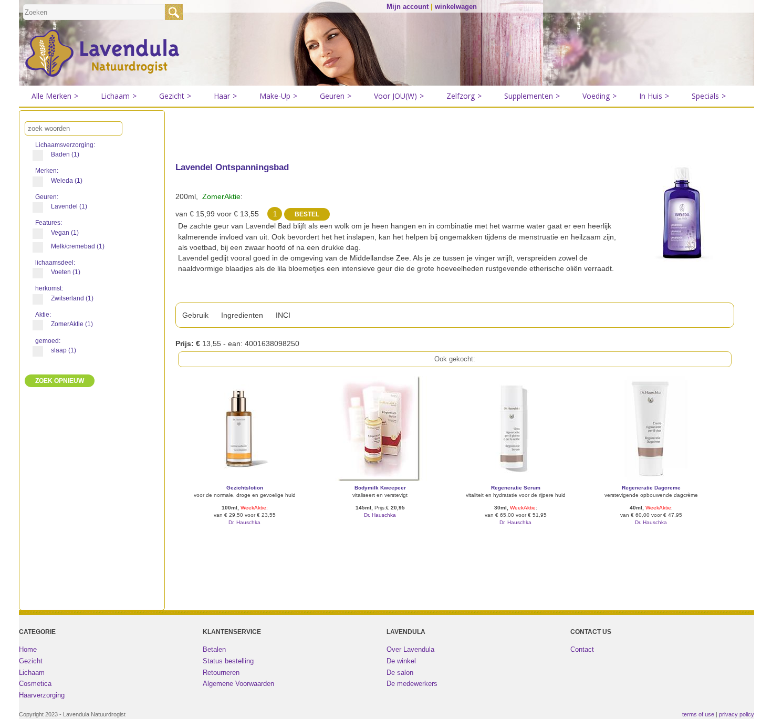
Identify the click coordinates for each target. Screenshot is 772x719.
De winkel (401, 661)
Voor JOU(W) (399, 96)
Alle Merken (55, 96)
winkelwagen (456, 7)
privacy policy (736, 714)
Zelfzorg (464, 96)
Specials (709, 96)
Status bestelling (228, 661)
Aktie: (44, 314)
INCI (283, 315)
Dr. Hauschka (244, 522)
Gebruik (195, 315)
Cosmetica (35, 683)
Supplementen (532, 96)
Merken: (47, 171)
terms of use (698, 714)
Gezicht (175, 96)
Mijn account (408, 7)
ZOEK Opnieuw (59, 380)
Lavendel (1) (69, 206)
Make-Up (278, 96)
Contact (582, 649)
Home (28, 649)
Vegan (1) (65, 233)
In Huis (654, 96)
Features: (49, 223)
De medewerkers (412, 683)
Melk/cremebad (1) (78, 246)
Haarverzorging (42, 695)
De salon (400, 672)
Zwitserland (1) (72, 298)
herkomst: (50, 288)
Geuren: (47, 197)
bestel (244, 537)
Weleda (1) (66, 181)
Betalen (214, 649)
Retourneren (221, 672)
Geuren (335, 96)
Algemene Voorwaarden (238, 683)
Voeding (599, 96)
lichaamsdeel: (56, 262)
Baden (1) (65, 154)
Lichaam (119, 96)
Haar (225, 96)
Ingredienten (242, 315)
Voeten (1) (65, 272)
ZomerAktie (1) (72, 324)
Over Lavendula (410, 649)
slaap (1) (63, 350)
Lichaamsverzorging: (66, 145)
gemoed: (48, 341)
